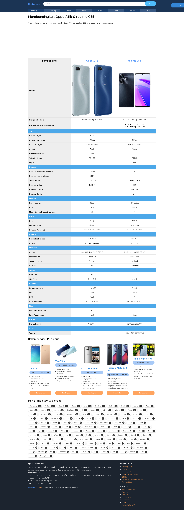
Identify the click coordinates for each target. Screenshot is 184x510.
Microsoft (77, 431)
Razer (99, 439)
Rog (90, 418)
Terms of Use (127, 482)
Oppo (116, 11)
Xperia (45, 410)
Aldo (122, 439)
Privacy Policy (127, 472)
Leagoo (34, 435)
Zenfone (72, 410)
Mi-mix (104, 448)
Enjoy (73, 448)
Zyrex (68, 443)
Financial (125, 492)
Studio (33, 448)
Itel (77, 427)
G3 (123, 452)
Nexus (105, 452)
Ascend (46, 439)
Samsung (52, 11)
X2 (102, 443)
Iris (136, 427)
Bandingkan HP (36, 11)
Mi (83, 410)
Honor (137, 414)
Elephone (63, 452)
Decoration (126, 500)
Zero (125, 418)
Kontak (124, 469)
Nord (132, 439)
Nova (142, 423)
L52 (74, 452)
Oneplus (112, 414)
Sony (33, 410)
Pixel (149, 414)
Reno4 (146, 435)
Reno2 (58, 439)
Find (69, 418)
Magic (78, 435)
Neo (151, 431)
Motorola (56, 418)
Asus (149, 406)
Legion (122, 435)
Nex (141, 431)
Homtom (71, 439)
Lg (142, 410)
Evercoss (45, 414)
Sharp (33, 423)
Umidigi (52, 431)
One (68, 427)
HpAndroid (34, 4)
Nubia (43, 418)
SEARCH (150, 4)
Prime (64, 431)
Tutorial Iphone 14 (128, 505)
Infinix (125, 406)
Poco (58, 414)
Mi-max (56, 443)
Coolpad (104, 427)
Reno (33, 427)
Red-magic (85, 439)
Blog (124, 502)
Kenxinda (140, 443)
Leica (33, 456)
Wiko (57, 435)
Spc (41, 431)
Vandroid (112, 418)
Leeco (54, 448)
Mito (67, 435)
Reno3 (33, 443)
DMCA (124, 477)
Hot (33, 414)
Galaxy (49, 406)
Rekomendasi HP (128, 490)
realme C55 (134, 60)
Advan (107, 410)
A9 (111, 443)
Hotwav (45, 427)
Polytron (119, 423)
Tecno (125, 414)
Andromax (105, 423)
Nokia (94, 410)
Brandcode (128, 431)
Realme (132, 11)
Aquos (89, 431)
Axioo (46, 435)
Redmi (113, 406)
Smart (44, 423)
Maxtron (149, 418)
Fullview (86, 452)
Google (98, 414)
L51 (144, 452)
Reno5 (110, 435)
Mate (79, 418)
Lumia (101, 431)
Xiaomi (68, 11)
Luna (117, 427)
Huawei (148, 11)
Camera (125, 495)
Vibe (67, 423)
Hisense (128, 448)
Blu (129, 443)
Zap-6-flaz (141, 448)
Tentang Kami (127, 467)
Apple (84, 11)
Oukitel (134, 435)
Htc (101, 418)
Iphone (119, 410)
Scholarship (126, 497)
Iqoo (127, 427)
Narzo (136, 418)
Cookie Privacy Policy (130, 474)
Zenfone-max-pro (88, 448)
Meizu (85, 414)
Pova (56, 423)
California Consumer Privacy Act (134, 480)
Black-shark (90, 427)
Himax (56, 427)
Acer (147, 427)
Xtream (42, 452)
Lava (131, 423)
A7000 (115, 448)
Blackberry (72, 414)
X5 (32, 452)
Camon (144, 439)
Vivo (100, 11)
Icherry (98, 435)
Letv (120, 443)
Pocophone (45, 456)
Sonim (133, 452)
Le (52, 452)
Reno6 (44, 443)
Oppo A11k (92, 60)
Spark (77, 423)
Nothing (34, 439)
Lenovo (58, 410)
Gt (32, 431)
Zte (32, 418)
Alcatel (111, 439)
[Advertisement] (92, 41)
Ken (43, 448)
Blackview (114, 431)
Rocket (92, 443)
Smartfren (91, 423)
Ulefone (80, 443)
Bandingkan (177, 5)
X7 (115, 452)
